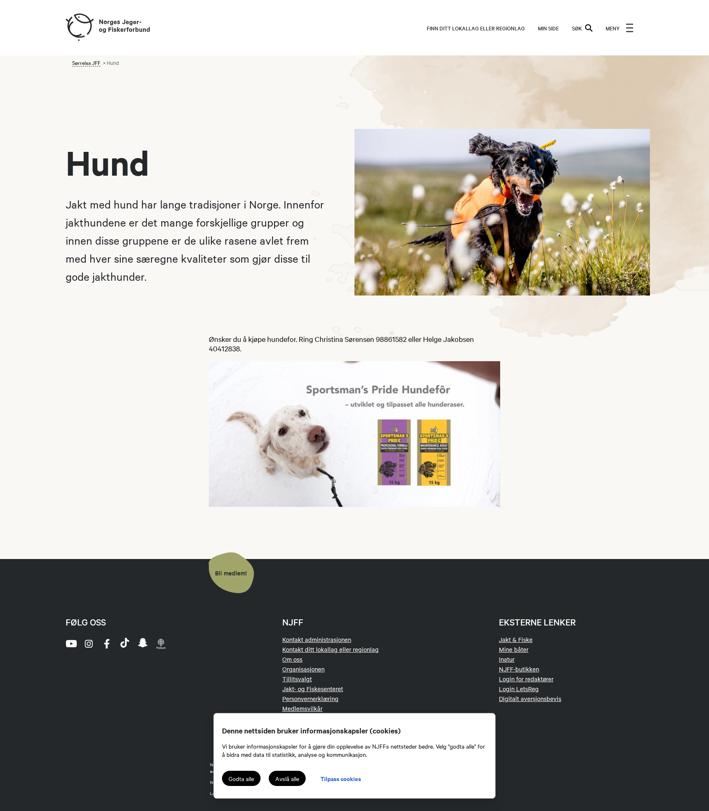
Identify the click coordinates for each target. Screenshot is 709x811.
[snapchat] (143, 643)
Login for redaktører (526, 679)
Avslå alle (287, 778)
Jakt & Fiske (516, 639)
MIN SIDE (548, 28)
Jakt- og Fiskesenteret (312, 689)
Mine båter (513, 649)
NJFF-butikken (519, 669)
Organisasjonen (303, 669)
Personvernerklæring (310, 698)
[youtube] (71, 643)
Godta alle (241, 778)
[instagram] (89, 643)
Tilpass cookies (340, 778)
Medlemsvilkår (302, 708)
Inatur (507, 659)
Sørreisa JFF (86, 62)
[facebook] (107, 643)
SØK (577, 28)
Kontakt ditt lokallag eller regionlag (330, 649)
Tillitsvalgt (297, 679)
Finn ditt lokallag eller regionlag (476, 28)
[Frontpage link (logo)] (79, 28)
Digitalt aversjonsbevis (530, 698)
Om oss (292, 659)
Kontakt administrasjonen (316, 639)
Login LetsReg (519, 689)
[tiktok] (125, 643)
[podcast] (161, 643)
